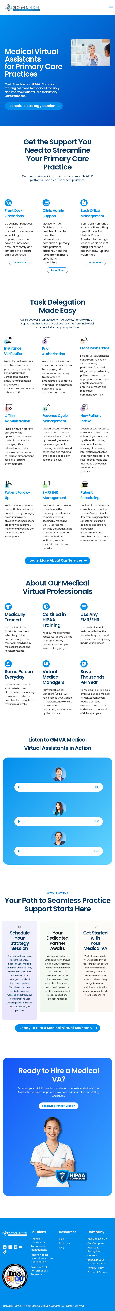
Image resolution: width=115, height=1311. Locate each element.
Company (95, 1232)
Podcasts (64, 1243)
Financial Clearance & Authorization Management (39, 1244)
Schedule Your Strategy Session (97, 1261)
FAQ (61, 1247)
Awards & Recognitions (95, 1249)
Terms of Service (97, 1272)
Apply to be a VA (97, 1239)
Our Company (95, 1243)
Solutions (38, 1232)
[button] (19, 787)
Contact (92, 1255)
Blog (61, 1239)
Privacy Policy (95, 1268)
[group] (58, 787)
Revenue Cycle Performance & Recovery (40, 1270)
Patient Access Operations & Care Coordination (42, 1258)
